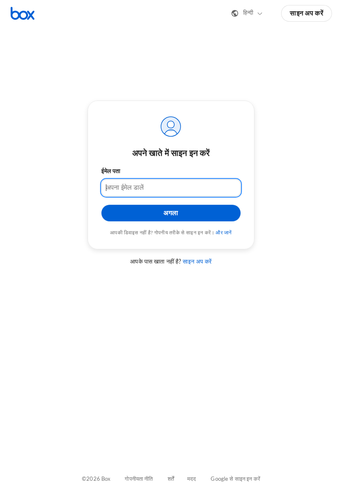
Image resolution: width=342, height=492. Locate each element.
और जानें (224, 232)
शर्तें (171, 479)
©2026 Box (96, 479)
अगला (171, 213)
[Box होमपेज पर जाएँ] (22, 13)
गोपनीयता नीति (139, 479)
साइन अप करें (306, 13)
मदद (191, 479)
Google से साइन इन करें (235, 479)
